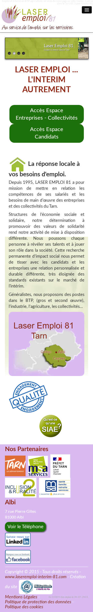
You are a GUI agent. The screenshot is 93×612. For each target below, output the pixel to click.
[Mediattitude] (35, 587)
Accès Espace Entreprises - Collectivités (47, 114)
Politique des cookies (24, 607)
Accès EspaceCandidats (46, 133)
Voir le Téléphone (25, 526)
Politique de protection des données (38, 602)
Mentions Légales (21, 597)
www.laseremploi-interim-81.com (35, 577)
